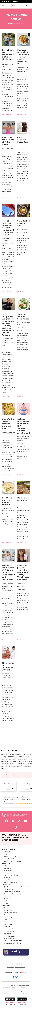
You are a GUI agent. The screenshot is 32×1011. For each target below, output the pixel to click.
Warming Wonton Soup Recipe (23, 316)
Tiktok (6, 903)
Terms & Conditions (10, 873)
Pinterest (7, 898)
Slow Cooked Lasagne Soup (23, 223)
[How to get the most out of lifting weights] (8, 127)
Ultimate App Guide (10, 882)
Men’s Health (8, 922)
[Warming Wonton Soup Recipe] (23, 304)
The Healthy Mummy (9, 849)
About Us (7, 852)
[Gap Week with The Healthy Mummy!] (8, 487)
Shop (6, 908)
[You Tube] (25, 821)
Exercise (11, 150)
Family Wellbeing (7, 675)
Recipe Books (8, 917)
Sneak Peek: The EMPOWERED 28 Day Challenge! (8, 54)
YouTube (7, 901)
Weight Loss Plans (10, 910)
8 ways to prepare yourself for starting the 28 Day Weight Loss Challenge (23, 572)
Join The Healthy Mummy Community (16, 887)
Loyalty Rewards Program (12, 861)
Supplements (8, 915)
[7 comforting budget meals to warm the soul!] (8, 409)
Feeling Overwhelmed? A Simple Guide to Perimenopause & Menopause (8, 572)
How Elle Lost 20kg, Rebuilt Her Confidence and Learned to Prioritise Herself (8, 228)
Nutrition (5, 508)
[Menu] (3, 5)
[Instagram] (12, 821)
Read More (6, 115)
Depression (10, 673)
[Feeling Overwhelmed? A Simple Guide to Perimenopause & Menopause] (8, 555)
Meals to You (8, 924)
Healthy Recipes (22, 146)
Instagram (7, 896)
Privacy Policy (8, 870)
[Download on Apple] (10, 999)
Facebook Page (9, 889)
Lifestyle (10, 586)
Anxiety (4, 673)
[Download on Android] (22, 999)
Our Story (5, 64)
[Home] (9, 23)
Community (5, 242)
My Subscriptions (9, 936)
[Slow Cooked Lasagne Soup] (23, 210)
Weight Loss (10, 434)
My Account (6, 926)
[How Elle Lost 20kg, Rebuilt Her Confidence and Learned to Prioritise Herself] (8, 210)
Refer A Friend (9, 859)
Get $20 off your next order (13, 941)
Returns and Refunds (11, 875)
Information (6, 863)
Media (6, 854)
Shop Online (6, 905)
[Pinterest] (19, 821)
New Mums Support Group (12, 894)
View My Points (9, 938)
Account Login (9, 929)
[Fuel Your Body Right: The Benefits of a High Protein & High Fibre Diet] (23, 39)
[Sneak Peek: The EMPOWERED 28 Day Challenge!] (8, 39)
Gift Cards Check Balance (12, 943)
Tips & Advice (21, 583)
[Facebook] (6, 821)
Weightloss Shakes (10, 912)
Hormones (10, 583)
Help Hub (7, 880)
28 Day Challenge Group (12, 891)
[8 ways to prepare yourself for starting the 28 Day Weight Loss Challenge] (23, 555)
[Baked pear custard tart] (23, 487)
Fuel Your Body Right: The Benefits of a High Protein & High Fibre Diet (23, 57)
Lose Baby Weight (7, 63)
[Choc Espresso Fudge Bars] (23, 127)
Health (26, 69)
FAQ (5, 866)
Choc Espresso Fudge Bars (22, 139)
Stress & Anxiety (7, 679)
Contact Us (7, 868)
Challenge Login (9, 931)
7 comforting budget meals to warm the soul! (8, 423)
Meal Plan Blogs (22, 71)
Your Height (8, 784)
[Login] (26, 5)
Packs (6, 919)
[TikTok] (16, 827)
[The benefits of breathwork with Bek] (8, 652)
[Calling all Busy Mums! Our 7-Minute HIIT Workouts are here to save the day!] (23, 409)
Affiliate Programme (10, 856)
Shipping (7, 877)
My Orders (7, 934)
